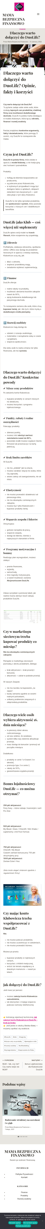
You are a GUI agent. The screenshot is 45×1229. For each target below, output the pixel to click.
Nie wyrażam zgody (30, 1223)
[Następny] (39, 1112)
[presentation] (22, 1102)
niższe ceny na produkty (13, 1041)
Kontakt (24, 1177)
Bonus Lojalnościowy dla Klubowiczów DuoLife (33, 1065)
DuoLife (7, 1037)
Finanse (22, 29)
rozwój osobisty (10, 1046)
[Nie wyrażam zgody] (42, 1221)
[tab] (18, 1136)
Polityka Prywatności (24, 1174)
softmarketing (24, 1046)
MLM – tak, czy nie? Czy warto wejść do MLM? (11, 1065)
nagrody (22, 1037)
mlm (15, 1037)
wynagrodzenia (10, 1050)
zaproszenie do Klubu (26, 1050)
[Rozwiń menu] (39, 14)
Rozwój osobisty (24, 1199)
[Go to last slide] (6, 1112)
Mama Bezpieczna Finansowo (18, 42)
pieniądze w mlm (30, 1041)
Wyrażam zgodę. (15, 1223)
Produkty (24, 1196)
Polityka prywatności (23, 1226)
